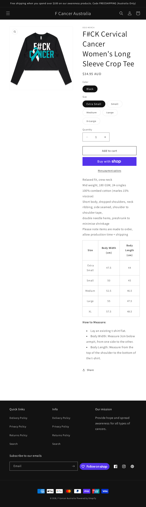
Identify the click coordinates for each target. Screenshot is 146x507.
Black (90, 89)
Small (116, 104)
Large (112, 113)
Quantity (87, 129)
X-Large (93, 122)
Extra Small (93, 104)
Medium (93, 113)
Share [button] (90, 370)
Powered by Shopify (86, 498)
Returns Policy (18, 435)
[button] (8, 13)
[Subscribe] (73, 466)
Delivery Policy (18, 418)
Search (14, 444)
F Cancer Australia (67, 498)
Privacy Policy (18, 426)
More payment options (109, 170)
